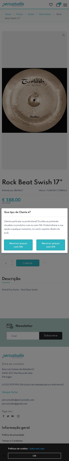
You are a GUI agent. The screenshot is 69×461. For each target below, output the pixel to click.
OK (34, 455)
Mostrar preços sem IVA (51, 245)
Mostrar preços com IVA (18, 245)
